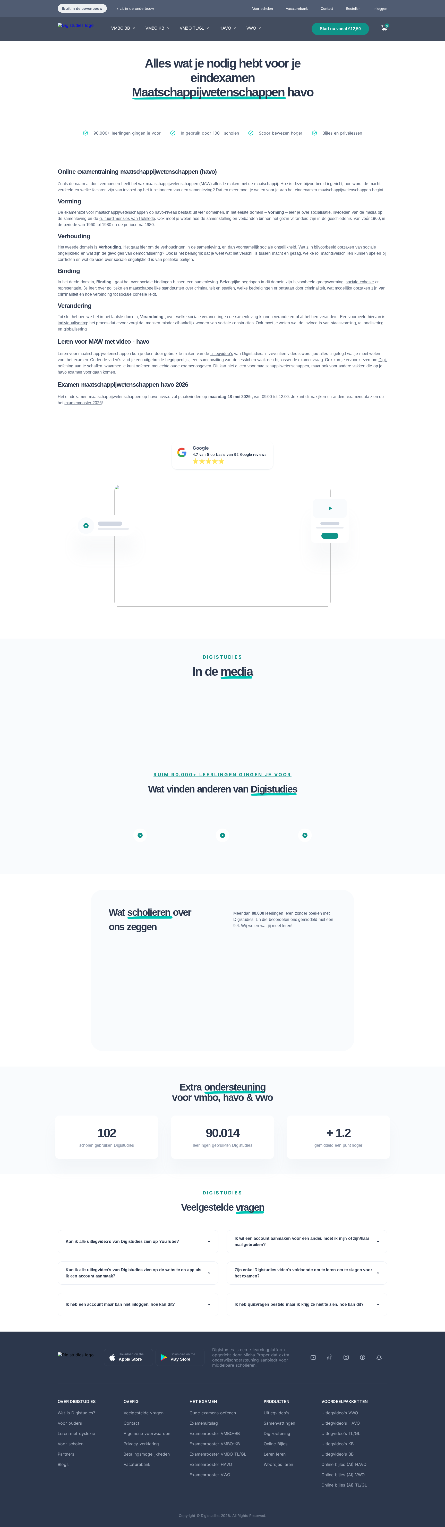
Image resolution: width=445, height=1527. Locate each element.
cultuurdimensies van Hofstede (127, 218)
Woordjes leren (278, 1464)
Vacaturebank (297, 8)
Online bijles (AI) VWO (343, 1474)
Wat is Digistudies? (76, 1412)
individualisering (72, 323)
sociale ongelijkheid (278, 247)
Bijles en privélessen (342, 133)
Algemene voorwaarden (147, 1433)
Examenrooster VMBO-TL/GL (218, 1454)
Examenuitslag (204, 1423)
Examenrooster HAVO (211, 1464)
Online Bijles (275, 1443)
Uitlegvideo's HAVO (340, 1423)
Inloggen (380, 8)
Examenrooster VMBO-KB (215, 1443)
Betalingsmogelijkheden (147, 1454)
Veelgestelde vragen (144, 1412)
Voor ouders (70, 1423)
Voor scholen (262, 8)
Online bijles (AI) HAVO (343, 1464)
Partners (66, 1454)
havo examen (70, 372)
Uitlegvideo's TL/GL (340, 1433)
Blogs (63, 1464)
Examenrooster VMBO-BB (215, 1433)
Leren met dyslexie (76, 1433)
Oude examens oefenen (213, 1412)
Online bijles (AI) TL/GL (344, 1485)
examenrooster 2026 (82, 403)
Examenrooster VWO (210, 1474)
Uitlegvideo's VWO (339, 1412)
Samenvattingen (279, 1423)
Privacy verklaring (141, 1443)
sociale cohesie (360, 282)
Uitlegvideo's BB (337, 1454)
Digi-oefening (277, 1433)
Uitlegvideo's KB (337, 1443)
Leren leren (275, 1454)
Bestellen (353, 8)
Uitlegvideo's (276, 1412)
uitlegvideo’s (221, 353)
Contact (327, 8)
